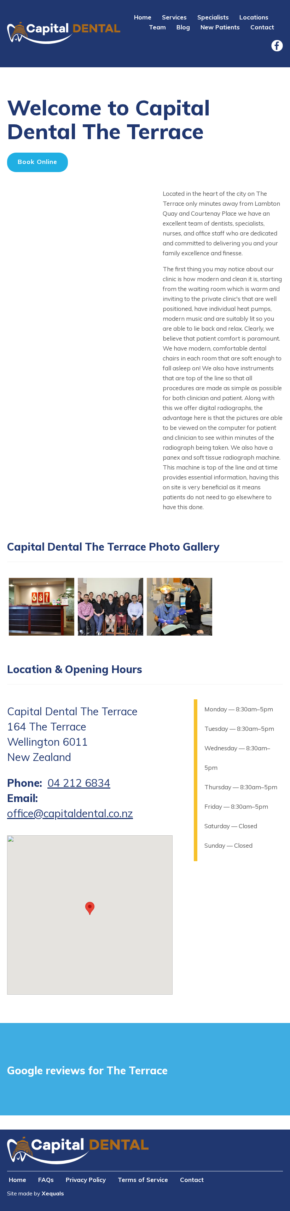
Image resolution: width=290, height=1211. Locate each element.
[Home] (63, 33)
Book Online (37, 162)
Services (174, 17)
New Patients (220, 27)
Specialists (213, 17)
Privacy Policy (86, 1179)
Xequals (53, 1193)
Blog (183, 27)
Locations (253, 17)
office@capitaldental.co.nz (70, 813)
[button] (41, 633)
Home (142, 17)
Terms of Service (143, 1179)
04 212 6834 (78, 783)
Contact (262, 27)
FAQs (46, 1179)
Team (157, 27)
